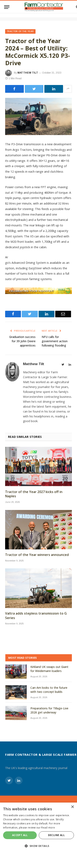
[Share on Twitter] (14, 89)
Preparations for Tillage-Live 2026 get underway (49, 710)
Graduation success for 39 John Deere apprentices (22, 341)
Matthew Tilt (27, 72)
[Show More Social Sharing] (68, 89)
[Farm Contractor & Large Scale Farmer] (44, 7)
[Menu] (6, 7)
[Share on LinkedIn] (53, 89)
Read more (48, 827)
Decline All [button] (56, 835)
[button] (38, 845)
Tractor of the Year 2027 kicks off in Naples (33, 494)
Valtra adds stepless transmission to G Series (36, 615)
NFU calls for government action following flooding (55, 341)
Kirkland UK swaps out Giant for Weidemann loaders (49, 669)
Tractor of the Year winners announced (37, 555)
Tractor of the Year (20, 31)
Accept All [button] (20, 835)
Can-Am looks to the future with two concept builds (48, 690)
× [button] (72, 806)
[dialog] (38, 828)
